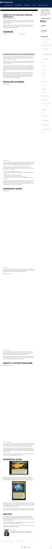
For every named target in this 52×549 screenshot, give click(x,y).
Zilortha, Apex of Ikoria (6, 349)
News (42, 103)
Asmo (17, 269)
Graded (42, 78)
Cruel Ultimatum (27, 505)
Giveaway (43, 75)
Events (43, 69)
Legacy (43, 85)
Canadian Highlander (44, 42)
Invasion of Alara (12, 475)
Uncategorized (46, 129)
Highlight (2, 541)
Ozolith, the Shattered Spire (7, 441)
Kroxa (4, 162)
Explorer (49, 68)
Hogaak (30, 166)
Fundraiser (43, 72)
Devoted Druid (25, 269)
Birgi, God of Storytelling (11, 62)
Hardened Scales (16, 443)
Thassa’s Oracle (23, 176)
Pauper (47, 106)
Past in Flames (12, 72)
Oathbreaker (48, 103)
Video (42, 132)
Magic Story (45, 96)
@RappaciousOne (18, 525)
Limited (44, 89)
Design (44, 66)
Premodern (42, 112)
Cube (42, 62)
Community (46, 59)
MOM (22, 541)
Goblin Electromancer (10, 61)
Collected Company (12, 502)
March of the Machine (18, 20)
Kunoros (22, 162)
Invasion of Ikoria (5, 267)
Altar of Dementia (20, 166)
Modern (16, 18)
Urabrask (12, 57)
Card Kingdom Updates (46, 49)
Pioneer (44, 109)
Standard (45, 120)
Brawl (48, 39)
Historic (44, 81)
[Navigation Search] (50, 5)
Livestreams (44, 92)
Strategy (45, 125)
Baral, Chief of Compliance (19, 61)
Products (45, 116)
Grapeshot (22, 68)
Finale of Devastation (6, 269)
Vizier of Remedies (29, 357)
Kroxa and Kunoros (6, 160)
